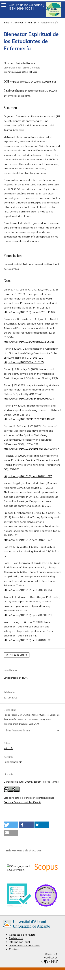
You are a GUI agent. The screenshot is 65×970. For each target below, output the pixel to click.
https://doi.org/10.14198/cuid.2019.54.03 (33, 81)
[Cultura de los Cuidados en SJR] (19, 869)
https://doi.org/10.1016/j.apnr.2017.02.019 (28, 615)
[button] (11, 825)
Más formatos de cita (18, 730)
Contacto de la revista (22, 934)
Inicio (6, 22)
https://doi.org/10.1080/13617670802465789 (29, 419)
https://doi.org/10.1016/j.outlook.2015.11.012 (29, 312)
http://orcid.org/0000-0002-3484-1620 (20, 72)
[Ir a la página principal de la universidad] (26, 928)
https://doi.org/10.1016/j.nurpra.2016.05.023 (29, 341)
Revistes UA (16, 938)
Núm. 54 (32, 22)
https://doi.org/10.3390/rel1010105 (24, 362)
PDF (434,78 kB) (17, 655)
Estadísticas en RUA (15, 677)
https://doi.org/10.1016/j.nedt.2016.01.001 (28, 640)
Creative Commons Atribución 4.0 (22, 802)
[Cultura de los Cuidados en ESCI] (46, 906)
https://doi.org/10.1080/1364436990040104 (29, 398)
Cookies (14, 949)
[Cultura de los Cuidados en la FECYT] (19, 906)
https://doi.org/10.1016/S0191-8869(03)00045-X (31, 448)
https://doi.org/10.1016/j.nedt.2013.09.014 (28, 590)
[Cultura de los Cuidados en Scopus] (46, 878)
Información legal (19, 942)
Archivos (18, 22)
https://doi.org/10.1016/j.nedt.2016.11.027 (28, 476)
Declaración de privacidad (24, 945)
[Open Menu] (3, 5)
